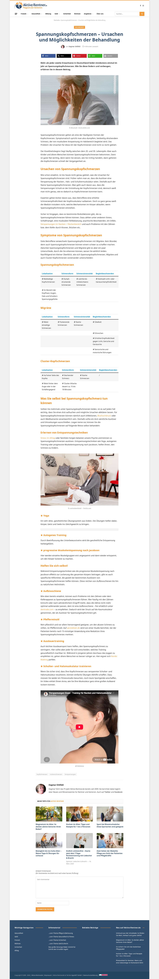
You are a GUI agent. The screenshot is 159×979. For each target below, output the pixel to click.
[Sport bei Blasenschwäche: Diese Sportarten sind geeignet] (110, 814)
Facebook (118, 792)
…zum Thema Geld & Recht (58, 943)
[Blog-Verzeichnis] (103, 975)
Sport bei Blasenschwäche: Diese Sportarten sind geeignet (110, 825)
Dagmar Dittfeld (74, 46)
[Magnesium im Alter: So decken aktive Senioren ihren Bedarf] (49, 814)
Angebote (87, 14)
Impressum (48, 975)
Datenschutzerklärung (90, 975)
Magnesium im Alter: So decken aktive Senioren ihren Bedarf (48, 826)
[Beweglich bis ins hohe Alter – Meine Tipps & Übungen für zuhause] (49, 840)
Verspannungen (70, 774)
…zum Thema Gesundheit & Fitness (61, 937)
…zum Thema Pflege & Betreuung (60, 933)
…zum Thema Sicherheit (57, 940)
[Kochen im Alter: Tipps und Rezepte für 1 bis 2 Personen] (79, 814)
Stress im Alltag (48, 438)
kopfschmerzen (42, 774)
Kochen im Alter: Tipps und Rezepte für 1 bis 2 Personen (78, 825)
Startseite (57, 20)
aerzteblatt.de (73, 628)
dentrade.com (47, 609)
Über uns (100, 14)
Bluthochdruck (104, 415)
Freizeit (23, 14)
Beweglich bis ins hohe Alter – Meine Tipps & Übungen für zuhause (48, 853)
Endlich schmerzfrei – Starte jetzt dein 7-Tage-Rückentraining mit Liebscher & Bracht (79, 854)
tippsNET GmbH (76, 975)
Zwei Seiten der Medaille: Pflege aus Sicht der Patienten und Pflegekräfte (110, 853)
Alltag (17, 950)
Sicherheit (67, 14)
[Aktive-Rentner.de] (31, 5)
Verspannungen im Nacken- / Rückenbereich (61, 224)
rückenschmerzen (56, 774)
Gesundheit (36, 14)
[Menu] (16, 14)
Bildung (48, 14)
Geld (56, 14)
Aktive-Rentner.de (37, 975)
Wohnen (77, 14)
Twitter (107, 792)
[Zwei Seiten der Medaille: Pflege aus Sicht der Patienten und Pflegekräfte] (110, 840)
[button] (48, 56)
